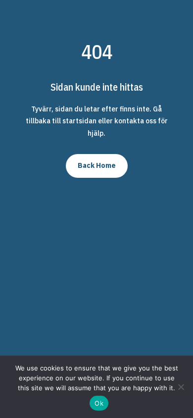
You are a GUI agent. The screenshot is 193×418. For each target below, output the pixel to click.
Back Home (97, 165)
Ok (99, 403)
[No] (181, 387)
